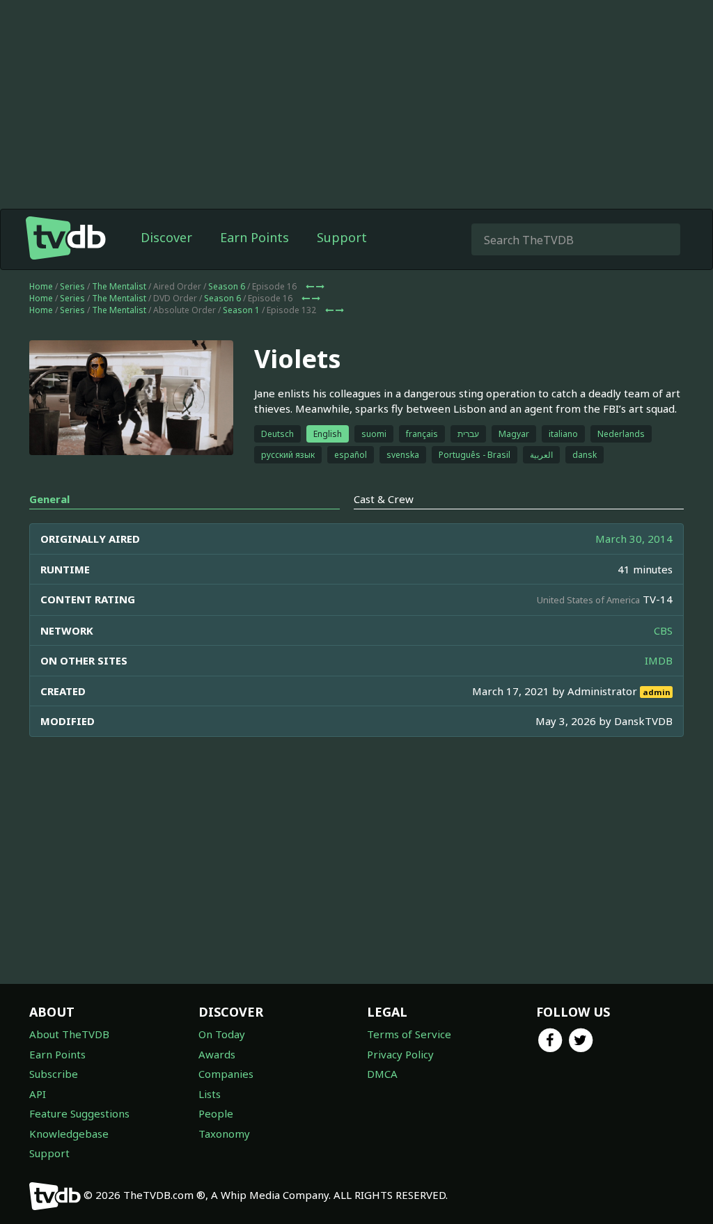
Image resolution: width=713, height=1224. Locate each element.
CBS (663, 630)
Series (72, 286)
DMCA (382, 1074)
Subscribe (53, 1074)
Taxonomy (224, 1133)
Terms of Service (409, 1034)
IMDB (659, 660)
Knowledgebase (69, 1133)
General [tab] (49, 499)
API (37, 1094)
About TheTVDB (69, 1034)
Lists (209, 1094)
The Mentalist (119, 286)
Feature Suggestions (79, 1113)
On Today (221, 1034)
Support (342, 237)
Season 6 (226, 286)
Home (41, 286)
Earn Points (254, 237)
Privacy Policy (400, 1054)
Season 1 (241, 310)
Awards (216, 1054)
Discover (166, 237)
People (215, 1113)
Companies (225, 1074)
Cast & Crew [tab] (384, 499)
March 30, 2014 (634, 539)
